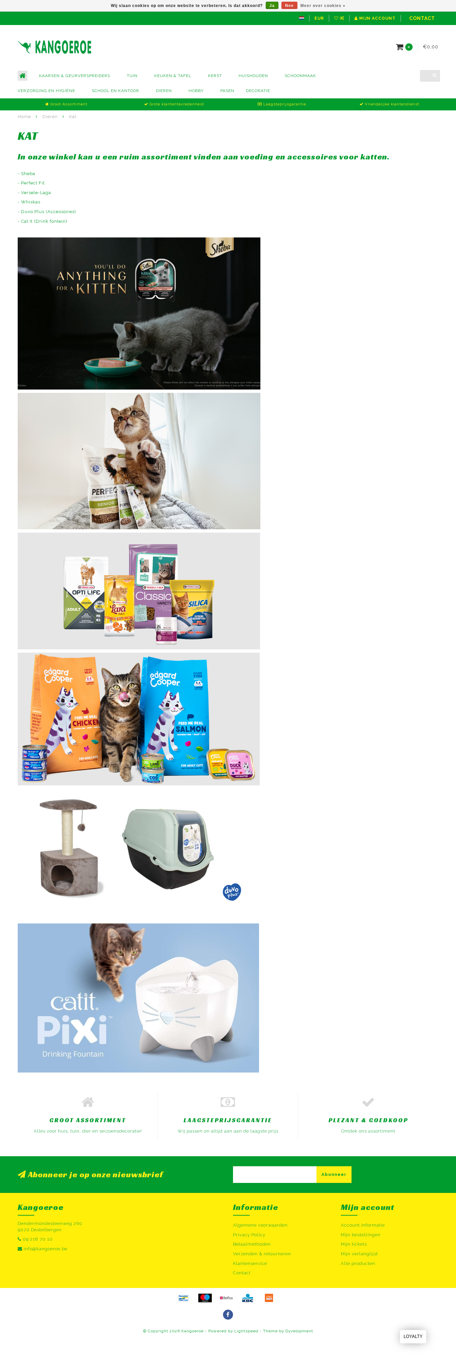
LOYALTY (413, 1336)
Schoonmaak (300, 75)
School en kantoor (115, 90)
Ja (272, 5)
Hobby (196, 90)
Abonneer (334, 1174)
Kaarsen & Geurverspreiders (74, 75)
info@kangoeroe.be (45, 1248)
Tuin (132, 75)
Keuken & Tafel (172, 75)
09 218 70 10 (38, 1239)
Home (24, 116)
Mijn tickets (354, 1244)
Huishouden (253, 75)
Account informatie (363, 1225)
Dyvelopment (299, 1331)
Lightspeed (246, 1331)
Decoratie (258, 90)
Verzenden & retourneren (262, 1253)
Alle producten (358, 1263)
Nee (289, 5)
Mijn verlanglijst (359, 1253)
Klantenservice (250, 1263)
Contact (422, 18)
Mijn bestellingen (361, 1234)
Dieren (164, 90)
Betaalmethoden (252, 1244)
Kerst (215, 75)
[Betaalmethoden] (183, 1298)
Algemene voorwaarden (260, 1225)
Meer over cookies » (323, 5)
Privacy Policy (249, 1234)
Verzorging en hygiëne (46, 90)
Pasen (227, 90)
